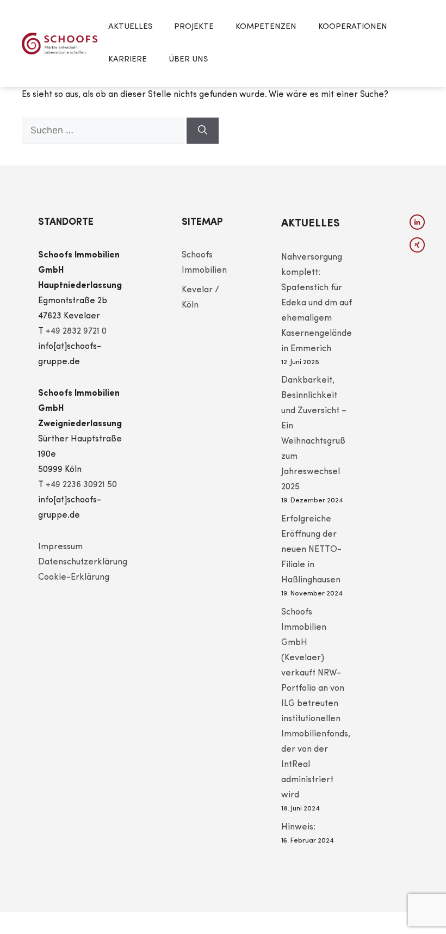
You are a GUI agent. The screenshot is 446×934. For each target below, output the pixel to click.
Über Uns (188, 60)
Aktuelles (130, 27)
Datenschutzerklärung (82, 562)
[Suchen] (203, 131)
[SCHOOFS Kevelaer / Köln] (59, 43)
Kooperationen (352, 27)
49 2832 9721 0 (79, 331)
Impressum (60, 547)
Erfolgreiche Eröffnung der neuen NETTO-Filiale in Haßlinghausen (311, 550)
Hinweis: (298, 827)
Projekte (194, 27)
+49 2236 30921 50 (81, 485)
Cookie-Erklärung (73, 577)
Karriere (127, 60)
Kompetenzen (266, 27)
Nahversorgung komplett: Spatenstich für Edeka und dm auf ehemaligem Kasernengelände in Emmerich (316, 303)
